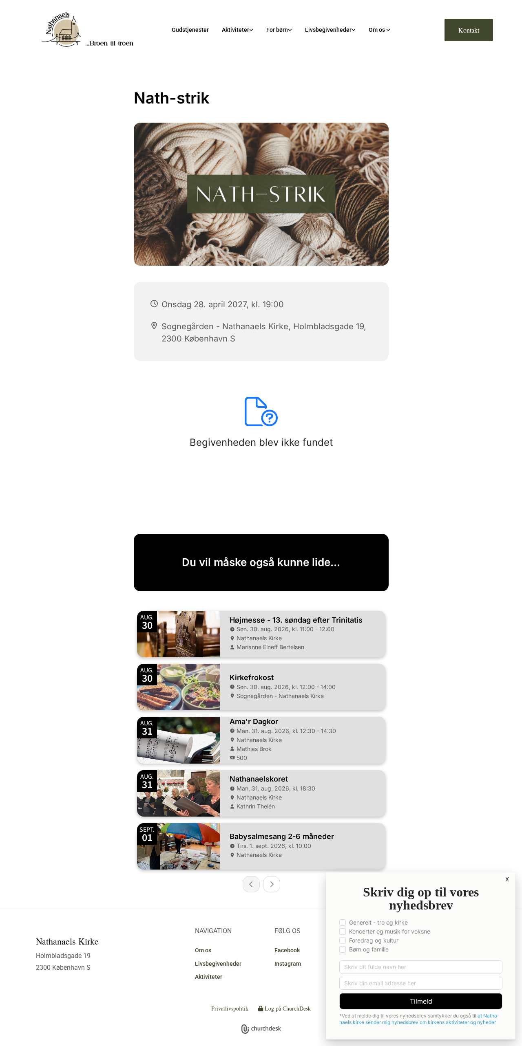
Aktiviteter (235, 29)
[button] (469, 30)
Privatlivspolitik (229, 1008)
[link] (237, 30)
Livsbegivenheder (328, 29)
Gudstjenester (190, 29)
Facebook (287, 950)
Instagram (287, 963)
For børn (277, 29)
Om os (377, 29)
